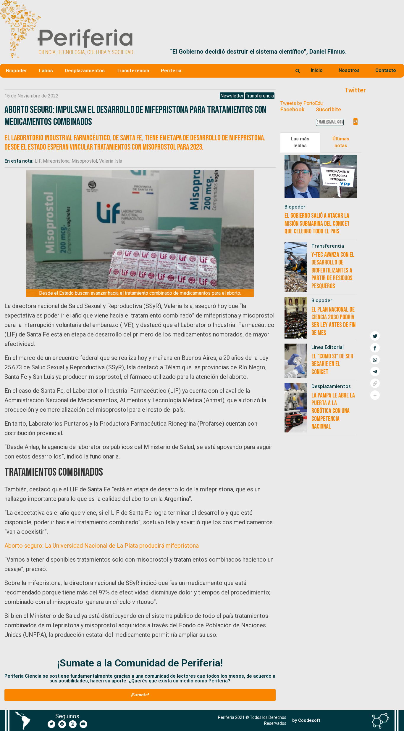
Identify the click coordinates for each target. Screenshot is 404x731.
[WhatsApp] (375, 359)
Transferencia (133, 70)
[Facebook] (62, 724)
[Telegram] (375, 371)
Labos (46, 70)
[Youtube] (83, 724)
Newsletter (231, 96)
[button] (397, 51)
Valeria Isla (110, 161)
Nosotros (349, 70)
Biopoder (16, 70)
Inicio (317, 70)
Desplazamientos (85, 70)
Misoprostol (84, 161)
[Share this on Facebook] (375, 347)
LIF (38, 161)
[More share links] (375, 395)
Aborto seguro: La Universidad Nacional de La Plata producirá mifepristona (101, 545)
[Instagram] (73, 724)
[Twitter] (51, 724)
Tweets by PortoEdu (301, 103)
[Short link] (375, 383)
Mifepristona (56, 161)
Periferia (171, 70)
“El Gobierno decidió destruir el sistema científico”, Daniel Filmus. (227, 51)
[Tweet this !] (375, 336)
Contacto (385, 70)
